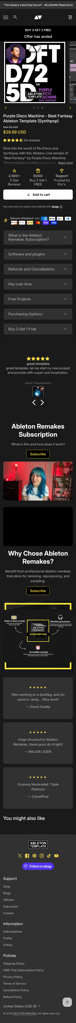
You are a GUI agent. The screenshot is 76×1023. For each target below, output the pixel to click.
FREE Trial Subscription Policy (23, 970)
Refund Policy (12, 997)
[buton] (22, 1006)
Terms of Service (14, 983)
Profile (7, 938)
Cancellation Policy (16, 990)
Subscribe (38, 454)
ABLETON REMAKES (25, 1013)
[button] (35, 402)
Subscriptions (12, 931)
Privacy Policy (12, 977)
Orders (8, 945)
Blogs (7, 893)
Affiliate (8, 899)
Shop (6, 886)
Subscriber (10, 906)
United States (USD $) (22, 1006)
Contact (8, 913)
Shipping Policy (14, 963)
